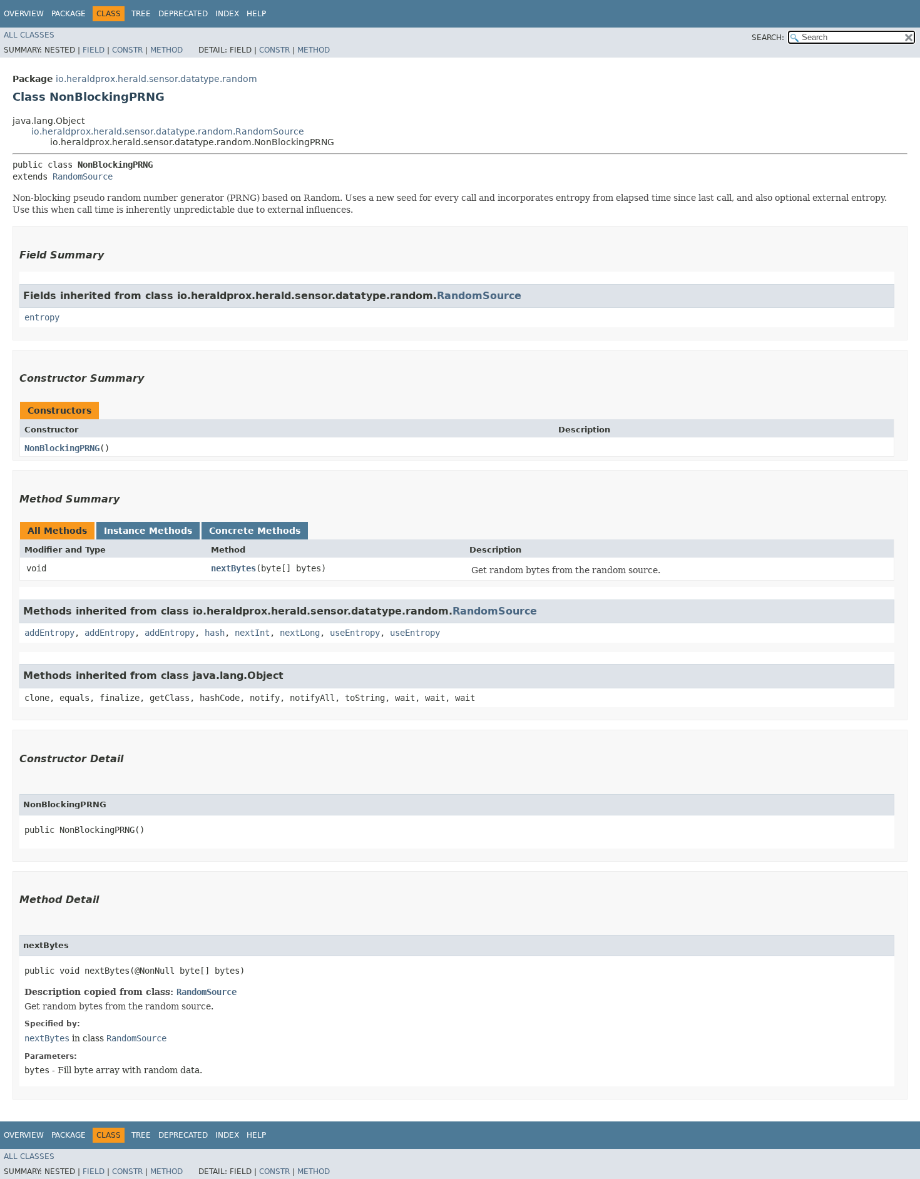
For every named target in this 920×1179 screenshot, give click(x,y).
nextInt (252, 633)
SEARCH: (768, 37)
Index (227, 13)
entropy (41, 317)
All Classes (29, 35)
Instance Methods (148, 531)
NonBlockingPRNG (62, 448)
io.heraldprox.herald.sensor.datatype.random (156, 79)
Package (68, 13)
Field (94, 50)
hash (215, 633)
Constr (127, 50)
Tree (141, 13)
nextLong (300, 633)
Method (166, 50)
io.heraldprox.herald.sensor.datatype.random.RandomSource (167, 131)
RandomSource (83, 176)
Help (256, 13)
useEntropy (355, 633)
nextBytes (233, 568)
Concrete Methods (254, 531)
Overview (24, 13)
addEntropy (49, 633)
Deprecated (183, 13)
